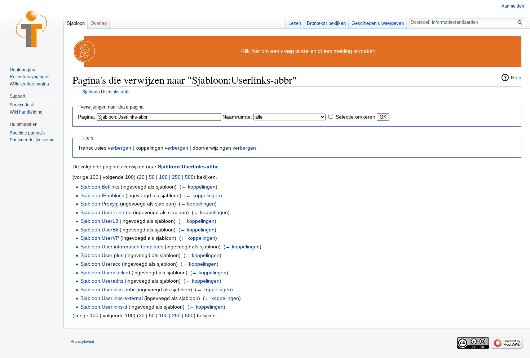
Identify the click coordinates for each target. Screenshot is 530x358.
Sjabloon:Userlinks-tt (103, 307)
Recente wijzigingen (30, 76)
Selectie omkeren (355, 117)
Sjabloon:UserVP (99, 238)
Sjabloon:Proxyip (99, 204)
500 (189, 177)
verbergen (119, 148)
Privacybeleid (82, 341)
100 (163, 177)
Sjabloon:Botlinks (99, 187)
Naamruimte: (237, 117)
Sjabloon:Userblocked (105, 272)
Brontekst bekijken (326, 23)
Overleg (98, 23)
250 (176, 177)
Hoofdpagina (22, 69)
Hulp (516, 77)
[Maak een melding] (84, 51)
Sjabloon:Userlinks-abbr (106, 91)
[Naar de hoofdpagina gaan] (32, 29)
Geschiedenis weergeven (378, 23)
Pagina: (86, 117)
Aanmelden (513, 6)
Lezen (294, 23)
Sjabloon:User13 (99, 221)
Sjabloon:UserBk (99, 230)
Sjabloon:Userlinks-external (111, 298)
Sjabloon (76, 23)
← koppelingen (198, 187)
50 (152, 177)
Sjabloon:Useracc (100, 264)
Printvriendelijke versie (32, 139)
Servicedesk (22, 104)
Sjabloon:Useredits (101, 281)
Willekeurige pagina (29, 84)
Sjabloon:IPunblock (102, 195)
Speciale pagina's (27, 133)
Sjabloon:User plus (101, 255)
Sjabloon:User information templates (121, 246)
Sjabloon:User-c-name (106, 212)
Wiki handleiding (26, 112)
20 (142, 177)
